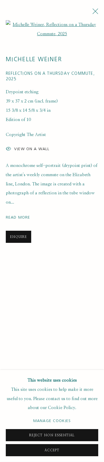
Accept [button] (52, 450)
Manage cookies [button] (52, 420)
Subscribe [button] (28, 123)
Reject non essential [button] (52, 435)
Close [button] (91, 42)
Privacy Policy (24, 167)
